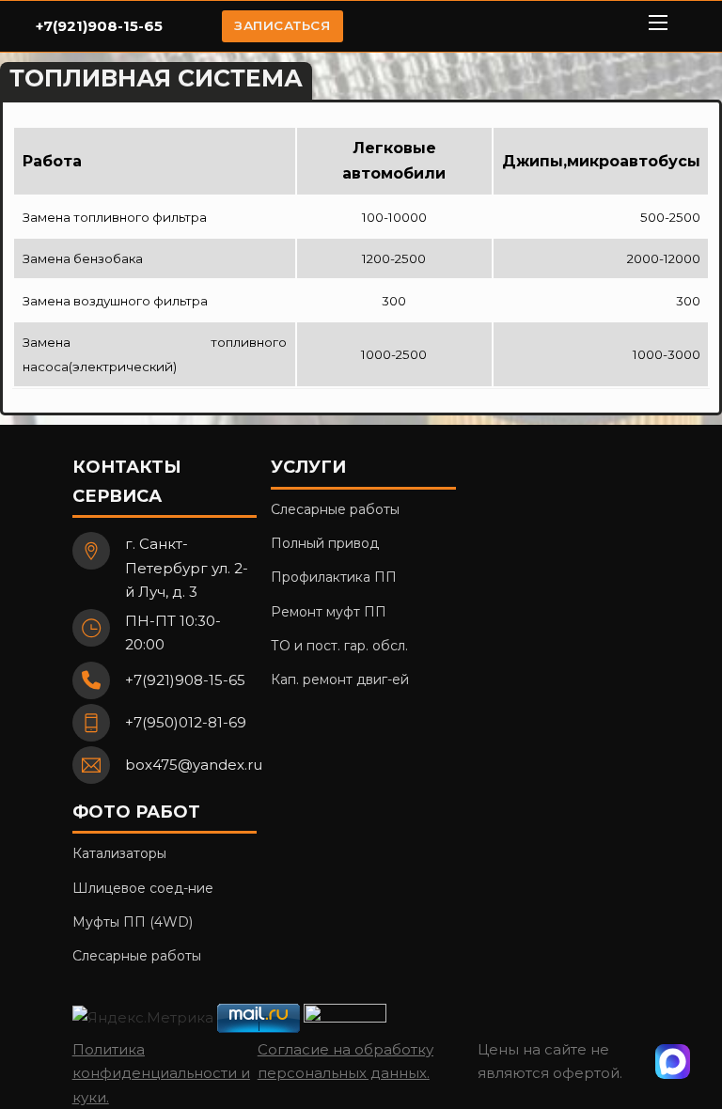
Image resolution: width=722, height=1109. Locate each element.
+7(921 (59, 26)
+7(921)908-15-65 (185, 680)
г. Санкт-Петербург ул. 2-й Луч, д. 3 (186, 568)
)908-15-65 (123, 26)
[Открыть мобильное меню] (658, 22)
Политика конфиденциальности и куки (161, 1073)
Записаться (282, 25)
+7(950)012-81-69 (185, 722)
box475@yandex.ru (193, 764)
